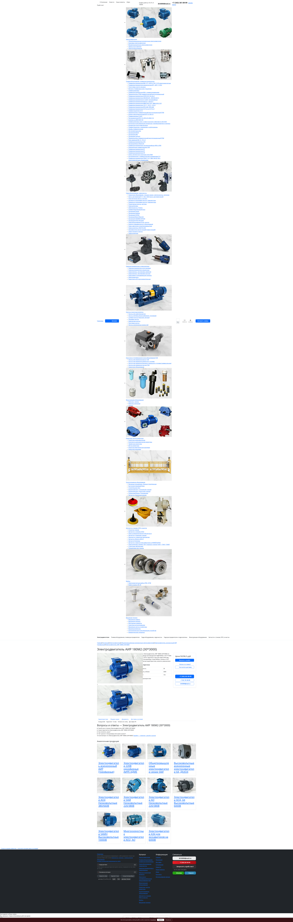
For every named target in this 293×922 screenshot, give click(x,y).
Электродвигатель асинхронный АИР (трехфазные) (108, 767)
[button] (177, 322)
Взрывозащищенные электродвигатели (140, 45)
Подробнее (153, 920)
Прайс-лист (100, 5)
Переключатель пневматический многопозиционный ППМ (146, 112)
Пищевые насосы (133, 319)
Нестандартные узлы (134, 131)
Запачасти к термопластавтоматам (139, 537)
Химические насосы (134, 321)
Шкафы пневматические (135, 129)
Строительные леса (134, 488)
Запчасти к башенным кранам (137, 495)
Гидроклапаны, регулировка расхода (139, 273)
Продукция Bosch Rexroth (136, 217)
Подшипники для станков (136, 548)
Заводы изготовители (134, 47)
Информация (162, 854)
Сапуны (130, 405)
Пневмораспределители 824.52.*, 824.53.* (140, 101)
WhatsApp (179, 873)
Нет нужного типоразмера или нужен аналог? (112, 734)
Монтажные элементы (135, 623)
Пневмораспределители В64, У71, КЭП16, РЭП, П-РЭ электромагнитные (149, 83)
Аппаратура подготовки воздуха (138, 125)
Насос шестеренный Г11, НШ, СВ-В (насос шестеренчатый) (145, 197)
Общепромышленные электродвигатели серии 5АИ (159, 767)
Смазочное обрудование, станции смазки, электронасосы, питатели (148, 195)
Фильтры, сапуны (133, 402)
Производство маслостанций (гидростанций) (142, 230)
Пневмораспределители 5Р (136, 149)
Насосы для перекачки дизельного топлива (141, 361)
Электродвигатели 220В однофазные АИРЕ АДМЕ (134, 767)
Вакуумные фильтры (134, 629)
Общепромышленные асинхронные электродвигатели (144, 41)
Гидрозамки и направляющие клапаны (140, 275)
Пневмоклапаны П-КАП (135, 116)
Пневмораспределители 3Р (136, 151)
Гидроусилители (133, 233)
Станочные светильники (135, 546)
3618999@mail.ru (164, 4)
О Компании (103, 2)
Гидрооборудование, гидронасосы (151, 637)
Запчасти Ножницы (134, 541)
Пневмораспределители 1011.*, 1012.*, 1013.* (142, 105)
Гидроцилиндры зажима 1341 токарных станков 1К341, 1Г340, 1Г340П (149, 544)
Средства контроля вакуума (136, 625)
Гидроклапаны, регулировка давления (139, 272)
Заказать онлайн (184, 660)
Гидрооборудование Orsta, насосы (138, 222)
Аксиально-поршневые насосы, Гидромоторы (142, 200)
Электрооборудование (135, 48)
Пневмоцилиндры (133, 90)
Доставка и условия (137, 719)
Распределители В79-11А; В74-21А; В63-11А (141, 118)
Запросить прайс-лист (185, 866)
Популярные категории (117, 872)
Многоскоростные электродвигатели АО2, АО (134, 835)
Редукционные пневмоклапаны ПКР (139, 147)
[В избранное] (135, 655)
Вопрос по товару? (185, 664)
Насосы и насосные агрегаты (145, 873)
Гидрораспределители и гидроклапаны (175, 637)
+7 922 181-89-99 (185, 680)
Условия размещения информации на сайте (109, 861)
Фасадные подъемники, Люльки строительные (142, 484)
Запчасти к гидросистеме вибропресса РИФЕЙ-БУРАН (144, 543)
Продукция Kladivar (134, 213)
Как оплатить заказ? (104, 732)
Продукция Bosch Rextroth (136, 144)
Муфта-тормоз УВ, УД (134, 585)
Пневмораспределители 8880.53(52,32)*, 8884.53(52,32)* (145, 103)
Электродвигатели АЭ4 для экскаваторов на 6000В (159, 835)
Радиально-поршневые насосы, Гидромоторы (142, 202)
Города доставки (117, 864)
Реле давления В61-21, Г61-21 (137, 140)
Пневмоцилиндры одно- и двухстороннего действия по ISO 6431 (147, 122)
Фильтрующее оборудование (198, 637)
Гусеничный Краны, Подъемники (138, 493)
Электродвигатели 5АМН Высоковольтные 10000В (108, 835)
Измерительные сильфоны (136, 632)
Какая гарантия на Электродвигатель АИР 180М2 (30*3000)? (116, 730)
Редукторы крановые (134, 449)
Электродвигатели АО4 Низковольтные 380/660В (108, 801)
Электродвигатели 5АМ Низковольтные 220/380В (134, 801)
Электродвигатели (103, 637)
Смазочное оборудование (136, 367)
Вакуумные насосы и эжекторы (137, 627)
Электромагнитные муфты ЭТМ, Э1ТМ (139, 583)
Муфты (141, 900)
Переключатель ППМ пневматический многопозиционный (146, 94)
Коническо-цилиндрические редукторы (140, 442)
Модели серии (115, 719)
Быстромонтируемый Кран (136, 486)
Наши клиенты (120, 2)
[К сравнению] (135, 658)
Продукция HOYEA (133, 215)
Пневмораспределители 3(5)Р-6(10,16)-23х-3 (141, 96)
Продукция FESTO (133, 133)
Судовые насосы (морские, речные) (139, 317)
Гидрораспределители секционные (138, 270)
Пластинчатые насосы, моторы (137, 198)
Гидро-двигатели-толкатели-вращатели (140, 226)
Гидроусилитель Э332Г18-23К (137, 228)
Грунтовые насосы (133, 323)
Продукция (159, 860)
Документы (125, 719)
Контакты (159, 874)
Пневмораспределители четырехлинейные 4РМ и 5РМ (144, 145)
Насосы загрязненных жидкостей (138, 325)
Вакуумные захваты (134, 619)
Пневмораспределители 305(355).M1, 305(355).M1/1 (143, 98)
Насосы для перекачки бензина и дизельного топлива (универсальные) (149, 363)
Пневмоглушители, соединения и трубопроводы (143, 127)
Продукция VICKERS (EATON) (136, 219)
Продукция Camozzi (134, 136)
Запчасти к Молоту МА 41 (136, 539)
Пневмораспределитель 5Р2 (136, 142)
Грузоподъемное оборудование (144, 892)
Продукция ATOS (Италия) (136, 220)
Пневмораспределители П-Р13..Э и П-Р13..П (141, 109)
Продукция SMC (133, 134)
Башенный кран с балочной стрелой (139, 491)
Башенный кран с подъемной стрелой (139, 489)
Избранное (184, 321)
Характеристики (103, 719)
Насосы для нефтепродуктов (137, 314)
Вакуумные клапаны (134, 621)
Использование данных (163, 877)
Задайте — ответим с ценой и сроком (144, 735)
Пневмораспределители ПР (136, 153)
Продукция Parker (133, 211)
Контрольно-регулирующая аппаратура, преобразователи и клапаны (149, 123)
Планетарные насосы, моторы (137, 204)
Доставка (158, 862)
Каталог (114, 321)
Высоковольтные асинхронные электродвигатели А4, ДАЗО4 (184, 767)
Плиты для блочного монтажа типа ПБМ (140, 155)
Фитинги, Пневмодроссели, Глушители (140, 89)
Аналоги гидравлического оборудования (140, 224)
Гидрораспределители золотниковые (139, 268)
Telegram (191, 873)
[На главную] (98, 2)
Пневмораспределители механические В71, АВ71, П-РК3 (145, 85)
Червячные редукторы (135, 444)
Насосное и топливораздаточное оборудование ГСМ (145, 878)
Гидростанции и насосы (135, 231)
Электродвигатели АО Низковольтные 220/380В (159, 801)
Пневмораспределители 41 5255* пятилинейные (143, 100)
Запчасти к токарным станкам (137, 535)
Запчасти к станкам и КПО (136, 532)
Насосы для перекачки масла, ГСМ (138, 360)
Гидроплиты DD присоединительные (139, 279)
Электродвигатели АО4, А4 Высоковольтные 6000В (184, 801)
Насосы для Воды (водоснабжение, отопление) (142, 316)
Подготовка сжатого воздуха (137, 87)
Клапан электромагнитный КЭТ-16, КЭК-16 (140, 114)
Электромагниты (133, 277)
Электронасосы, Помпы (135, 208)
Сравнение (190, 321)
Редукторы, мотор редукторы (144, 888)
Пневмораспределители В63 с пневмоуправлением (143, 92)
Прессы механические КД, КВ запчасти (140, 533)
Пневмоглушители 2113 (135, 111)
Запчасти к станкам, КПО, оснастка (219, 637)
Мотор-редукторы (133, 446)
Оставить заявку (202, 321)
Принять (160, 920)
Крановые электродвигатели (137, 43)
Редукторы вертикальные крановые (139, 447)
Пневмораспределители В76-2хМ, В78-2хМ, (141, 107)
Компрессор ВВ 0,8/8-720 (135, 120)
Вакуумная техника (144, 902)
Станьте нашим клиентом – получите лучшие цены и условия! (19, 848)
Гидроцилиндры (133, 206)
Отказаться (168, 920)
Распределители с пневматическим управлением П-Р (144, 156)
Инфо (128, 2)
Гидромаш (100, 321)
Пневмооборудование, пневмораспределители (125, 637)
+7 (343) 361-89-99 (179, 2)
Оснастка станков (133, 530)
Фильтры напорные (134, 403)
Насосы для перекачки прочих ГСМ (138, 365)
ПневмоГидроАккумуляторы (136, 209)
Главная (158, 857)
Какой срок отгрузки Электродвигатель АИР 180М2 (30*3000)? (116, 728)
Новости (111, 2)
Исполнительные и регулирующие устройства (142, 630)
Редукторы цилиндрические (136, 440)
